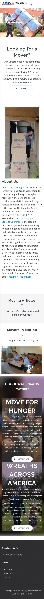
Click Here (22, 88)
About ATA (8, 569)
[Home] (15, 3)
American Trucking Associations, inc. (27, 591)
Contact (7, 577)
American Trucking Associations (19, 187)
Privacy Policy (9, 573)
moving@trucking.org (20, 276)
